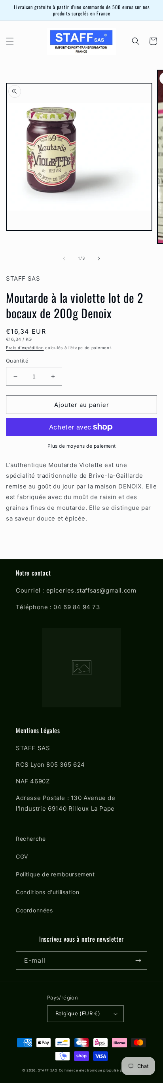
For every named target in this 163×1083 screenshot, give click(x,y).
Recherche (30, 838)
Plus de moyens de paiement (81, 446)
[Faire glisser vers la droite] (99, 258)
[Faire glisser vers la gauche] (64, 258)
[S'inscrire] (138, 960)
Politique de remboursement (55, 874)
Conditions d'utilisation (47, 892)
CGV (22, 856)
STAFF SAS (47, 1070)
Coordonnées (34, 910)
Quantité (17, 360)
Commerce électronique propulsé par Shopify (100, 1070)
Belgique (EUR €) (77, 1013)
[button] (10, 41)
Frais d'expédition (25, 347)
